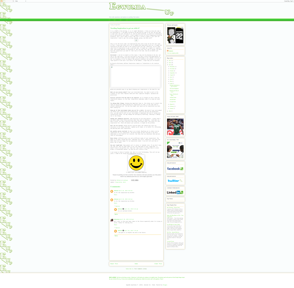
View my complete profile (172, 53)
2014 (170, 111)
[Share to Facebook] (136, 180)
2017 (170, 60)
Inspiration (118, 182)
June (171, 79)
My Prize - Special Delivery (173, 232)
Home (112, 20)
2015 (170, 64)
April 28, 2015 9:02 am (127, 219)
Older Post (158, 264)
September (172, 73)
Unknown (116, 190)
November (172, 68)
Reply (115, 194)
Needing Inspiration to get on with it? (174, 85)
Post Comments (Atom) (140, 268)
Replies (118, 206)
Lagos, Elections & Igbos (174, 94)
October (172, 71)
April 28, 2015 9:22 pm (131, 209)
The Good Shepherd (174, 88)
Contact (123, 20)
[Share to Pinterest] (137, 180)
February (172, 106)
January (172, 108)
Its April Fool (173, 101)
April (171, 83)
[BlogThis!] (133, 180)
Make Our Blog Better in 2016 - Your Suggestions (175, 216)
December (172, 66)
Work (124, 182)
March (171, 104)
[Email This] (132, 180)
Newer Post (114, 264)
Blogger (165, 285)
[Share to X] (135, 180)
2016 (170, 62)
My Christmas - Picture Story (173, 207)
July (171, 77)
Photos (117, 20)
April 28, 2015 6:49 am (125, 190)
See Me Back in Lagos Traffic (173, 224)
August (171, 75)
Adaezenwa (117, 219)
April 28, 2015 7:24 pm (131, 230)
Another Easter (173, 97)
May (171, 81)
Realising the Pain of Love (174, 91)
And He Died (172, 99)
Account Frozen (170, 241)
